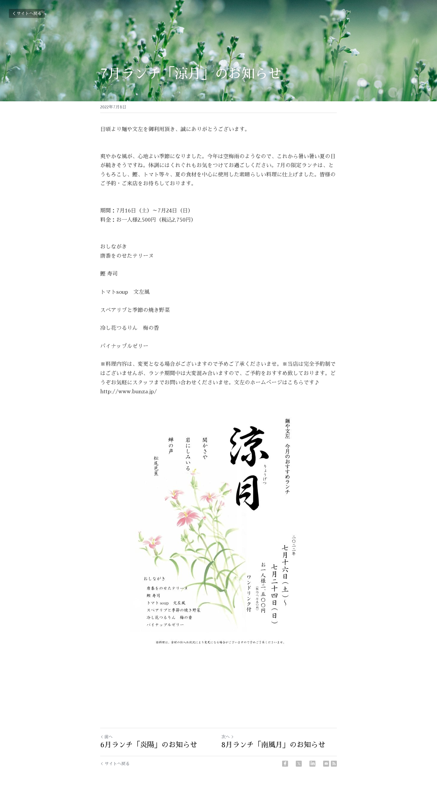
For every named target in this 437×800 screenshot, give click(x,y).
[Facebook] (285, 764)
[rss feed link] (334, 764)
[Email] (326, 764)
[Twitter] (299, 764)
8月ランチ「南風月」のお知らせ (273, 744)
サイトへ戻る (29, 13)
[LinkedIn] (312, 764)
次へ (225, 737)
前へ (108, 737)
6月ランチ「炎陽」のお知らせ (148, 744)
